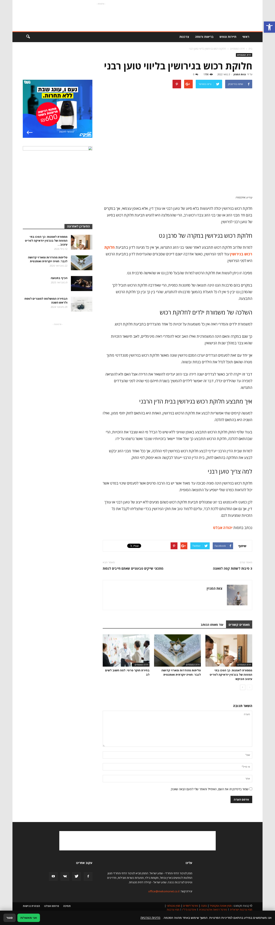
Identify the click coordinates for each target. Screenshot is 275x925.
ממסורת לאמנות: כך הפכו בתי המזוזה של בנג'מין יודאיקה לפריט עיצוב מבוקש (231, 674)
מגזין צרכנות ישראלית (241, 909)
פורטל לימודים (190, 906)
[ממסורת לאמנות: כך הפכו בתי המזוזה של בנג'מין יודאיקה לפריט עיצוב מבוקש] (228, 650)
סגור (9, 917)
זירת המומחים (244, 54)
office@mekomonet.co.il (163, 891)
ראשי (245, 37)
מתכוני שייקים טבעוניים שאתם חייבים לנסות (133, 568)
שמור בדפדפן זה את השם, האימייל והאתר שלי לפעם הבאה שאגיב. (209, 789)
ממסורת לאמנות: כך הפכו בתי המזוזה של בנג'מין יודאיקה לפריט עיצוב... (46, 240)
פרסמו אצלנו (51, 906)
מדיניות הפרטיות (150, 918)
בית (250, 49)
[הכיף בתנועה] (81, 283)
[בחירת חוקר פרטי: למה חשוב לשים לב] (126, 650)
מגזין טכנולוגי (173, 906)
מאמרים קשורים (239, 625)
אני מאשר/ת (28, 917)
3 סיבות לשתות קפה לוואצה (232, 568)
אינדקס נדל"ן (189, 909)
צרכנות (184, 37)
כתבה (204, 906)
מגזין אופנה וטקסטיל (221, 906)
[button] (269, 27)
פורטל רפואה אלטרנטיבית (213, 909)
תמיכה (67, 906)
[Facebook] (88, 876)
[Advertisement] (101, 15)
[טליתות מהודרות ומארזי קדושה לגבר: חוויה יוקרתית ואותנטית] (177, 650)
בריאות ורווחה (204, 37)
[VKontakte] (65, 876)
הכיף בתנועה (59, 278)
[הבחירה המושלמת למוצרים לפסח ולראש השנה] (81, 304)
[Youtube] (53, 876)
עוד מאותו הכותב (212, 625)
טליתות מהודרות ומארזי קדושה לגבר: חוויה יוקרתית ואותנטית (47, 259)
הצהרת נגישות (31, 906)
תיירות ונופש (228, 37)
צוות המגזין (240, 74)
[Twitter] (76, 876)
